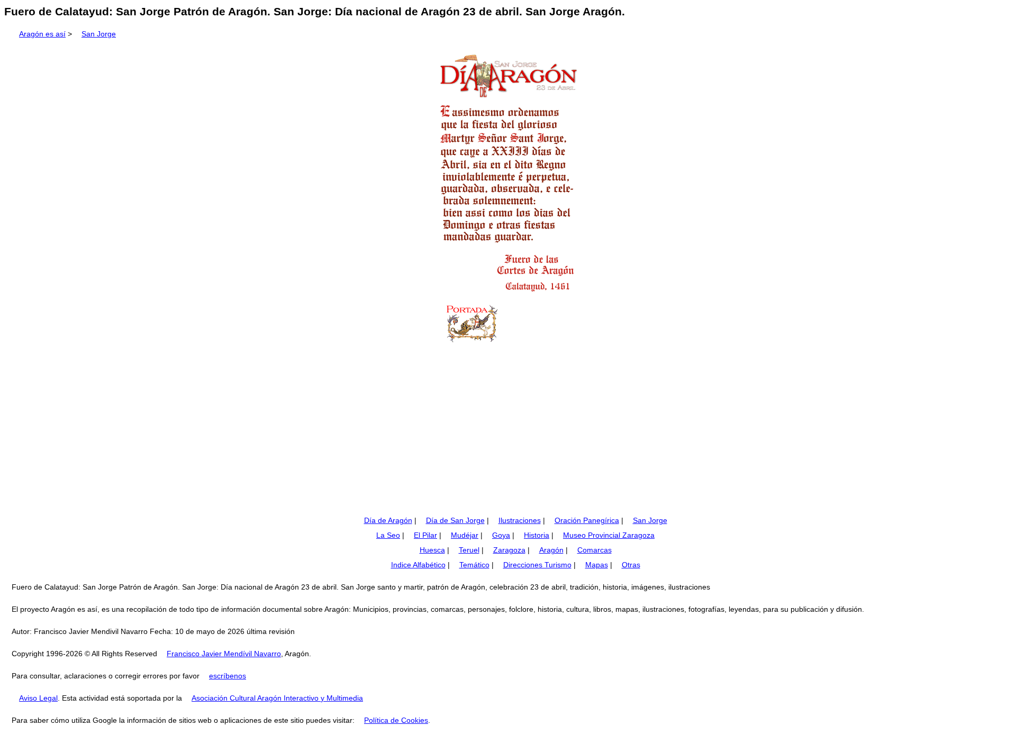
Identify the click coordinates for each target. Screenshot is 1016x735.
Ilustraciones (519, 520)
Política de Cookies (396, 720)
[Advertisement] (508, 431)
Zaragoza (509, 550)
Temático (474, 565)
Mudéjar (464, 535)
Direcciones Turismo (537, 565)
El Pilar (425, 535)
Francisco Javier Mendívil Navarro (224, 653)
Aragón (551, 550)
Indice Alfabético (418, 565)
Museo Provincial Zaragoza (609, 535)
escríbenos (227, 676)
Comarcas (594, 550)
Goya (501, 535)
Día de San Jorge (455, 520)
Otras (631, 565)
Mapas (596, 565)
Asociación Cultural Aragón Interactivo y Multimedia (277, 698)
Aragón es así (42, 34)
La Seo (388, 535)
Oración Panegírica (587, 520)
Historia (536, 535)
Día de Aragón (388, 520)
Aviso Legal (38, 698)
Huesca (432, 550)
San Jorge (98, 34)
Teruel (469, 550)
